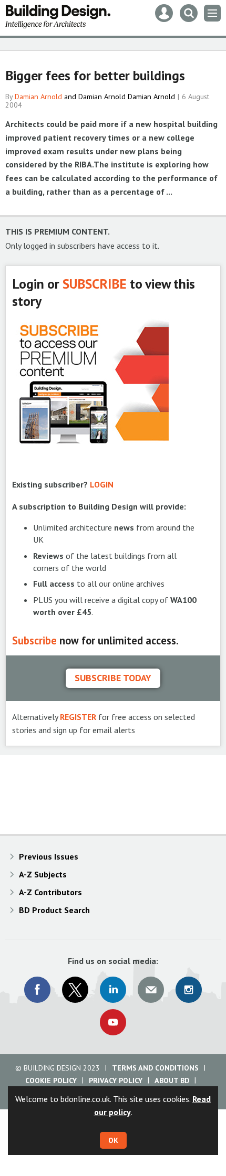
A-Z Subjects (43, 874)
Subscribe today (113, 678)
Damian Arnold (38, 96)
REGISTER (78, 717)
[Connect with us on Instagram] (188, 989)
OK (113, 1140)
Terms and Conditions (155, 1068)
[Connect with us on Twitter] (75, 989)
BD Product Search (54, 910)
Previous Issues (48, 856)
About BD (172, 1080)
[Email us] (151, 989)
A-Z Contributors (50, 892)
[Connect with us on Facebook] (37, 989)
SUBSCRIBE (95, 283)
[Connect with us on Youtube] (113, 1022)
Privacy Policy (115, 1080)
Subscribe (34, 640)
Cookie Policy (51, 1080)
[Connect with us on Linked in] (113, 989)
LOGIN (102, 484)
